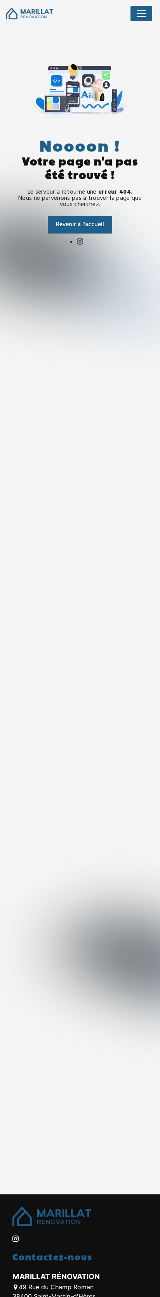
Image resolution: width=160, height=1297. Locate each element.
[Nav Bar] (141, 13)
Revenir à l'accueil (80, 225)
